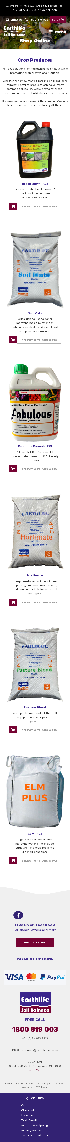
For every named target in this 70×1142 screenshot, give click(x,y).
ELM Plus (35, 834)
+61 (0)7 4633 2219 (35, 1038)
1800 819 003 (35, 1029)
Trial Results (30, 1120)
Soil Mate (35, 313)
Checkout (27, 1110)
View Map (35, 1070)
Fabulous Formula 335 (35, 446)
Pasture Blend (35, 707)
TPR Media (42, 1087)
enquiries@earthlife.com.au (40, 1050)
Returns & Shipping (34, 1125)
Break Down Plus (35, 183)
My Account (29, 1115)
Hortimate (35, 575)
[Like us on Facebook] (18, 915)
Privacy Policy (31, 1130)
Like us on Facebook (35, 925)
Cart (24, 1105)
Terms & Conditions (35, 1135)
